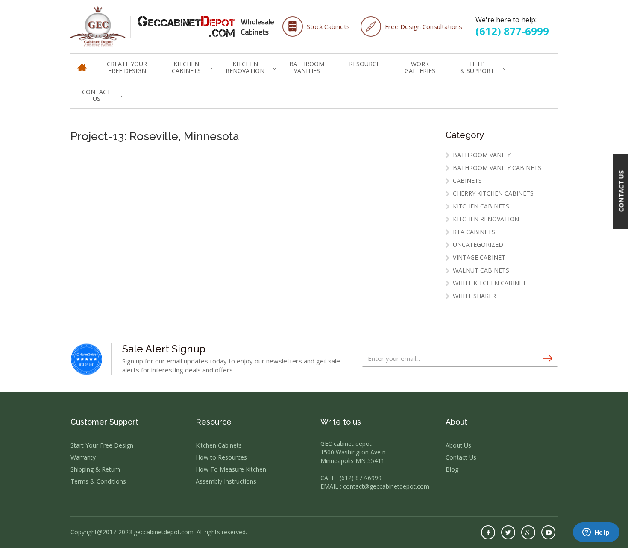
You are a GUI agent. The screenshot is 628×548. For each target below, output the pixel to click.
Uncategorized (478, 244)
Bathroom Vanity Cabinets (497, 168)
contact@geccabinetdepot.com (386, 486)
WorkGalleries (420, 67)
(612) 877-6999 (512, 31)
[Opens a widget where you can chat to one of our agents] (595, 533)
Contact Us (96, 95)
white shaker (474, 296)
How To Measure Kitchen (231, 469)
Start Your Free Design (101, 445)
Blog (452, 469)
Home (82, 63)
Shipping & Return (95, 469)
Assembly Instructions (226, 481)
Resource (364, 64)
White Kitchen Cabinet (489, 283)
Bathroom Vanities (306, 67)
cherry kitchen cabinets (493, 193)
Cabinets (467, 180)
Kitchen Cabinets (186, 67)
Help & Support (477, 67)
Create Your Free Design (127, 67)
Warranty (83, 457)
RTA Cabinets (474, 232)
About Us (458, 445)
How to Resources (221, 457)
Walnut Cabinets (481, 270)
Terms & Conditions (98, 481)
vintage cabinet (479, 257)
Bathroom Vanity (482, 155)
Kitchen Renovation (245, 67)
